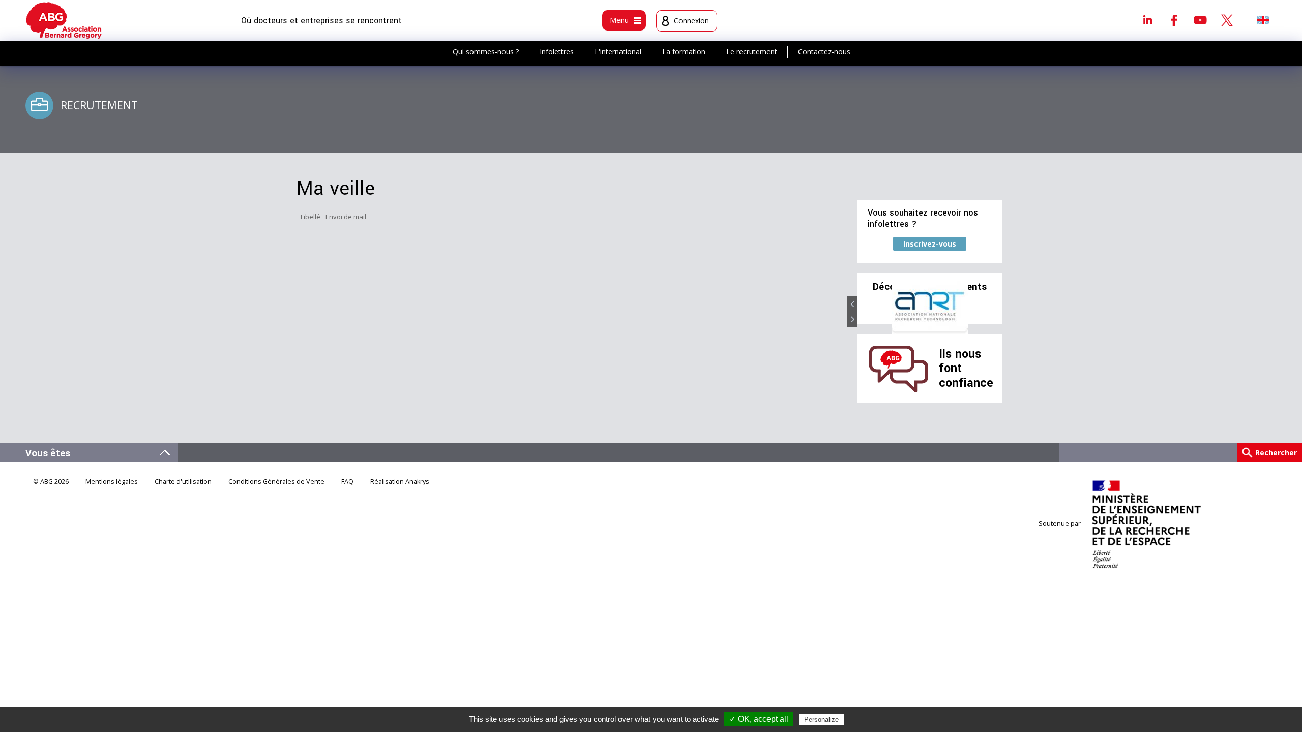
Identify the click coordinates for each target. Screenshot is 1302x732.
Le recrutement (751, 51)
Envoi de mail (346, 216)
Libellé (310, 216)
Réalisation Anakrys (399, 481)
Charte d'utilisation (183, 481)
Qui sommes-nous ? (486, 51)
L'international (618, 51)
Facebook (1173, 19)
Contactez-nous (824, 51)
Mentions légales (111, 481)
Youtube (1200, 19)
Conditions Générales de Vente (276, 481)
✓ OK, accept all (758, 719)
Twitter (1226, 19)
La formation (683, 51)
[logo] (63, 20)
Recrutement (99, 105)
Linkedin (1147, 19)
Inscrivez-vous (929, 244)
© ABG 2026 (51, 481)
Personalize (821, 719)
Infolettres (557, 51)
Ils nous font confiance (966, 368)
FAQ (347, 481)
